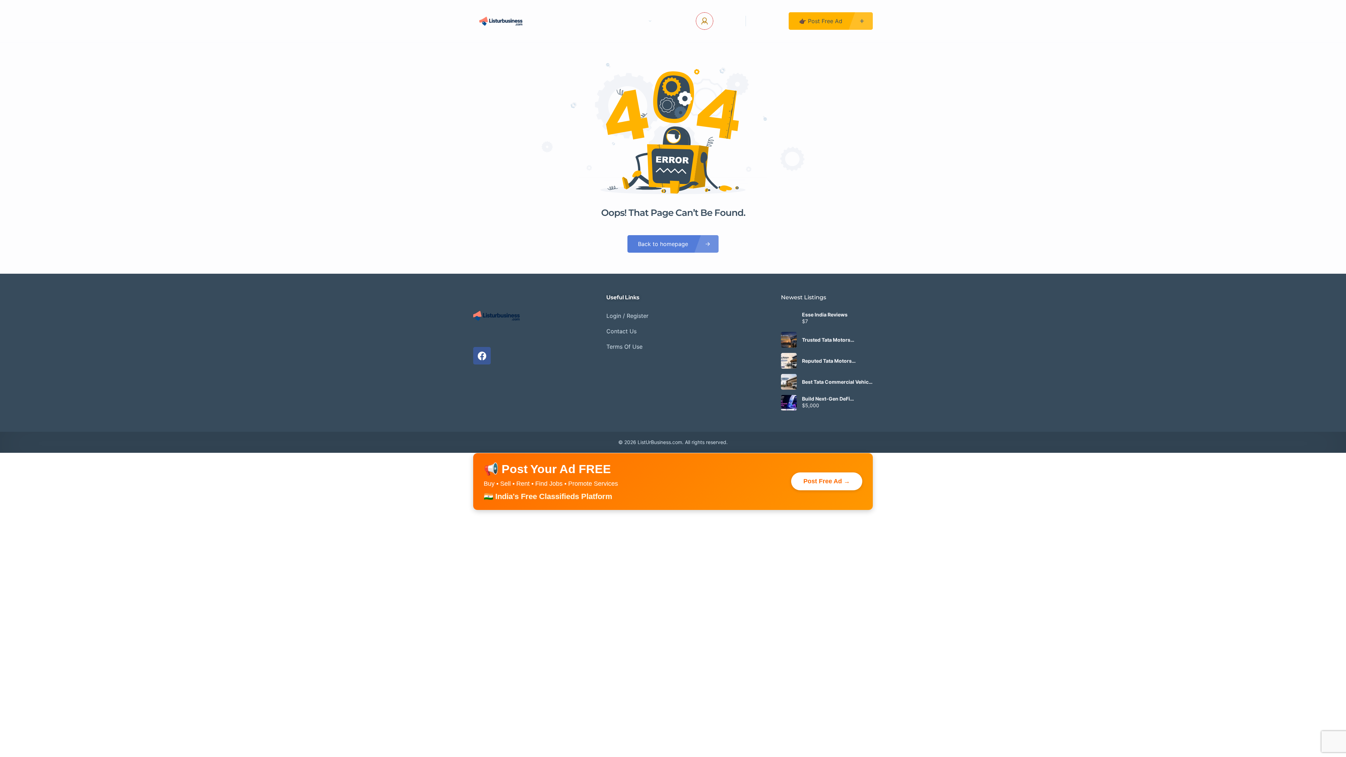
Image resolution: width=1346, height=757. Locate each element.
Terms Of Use (624, 346)
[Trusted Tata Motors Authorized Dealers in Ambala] (789, 340)
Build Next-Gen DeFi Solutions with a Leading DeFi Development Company (837, 398)
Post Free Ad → (826, 481)
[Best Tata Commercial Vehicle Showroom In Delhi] (789, 382)
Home (559, 21)
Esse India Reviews (825, 314)
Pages (637, 21)
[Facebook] (482, 355)
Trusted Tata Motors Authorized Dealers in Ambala (828, 339)
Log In (727, 21)
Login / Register (627, 315)
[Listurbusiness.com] (501, 21)
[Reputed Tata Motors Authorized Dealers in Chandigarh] (789, 361)
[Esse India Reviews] (789, 319)
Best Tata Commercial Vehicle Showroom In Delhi (837, 382)
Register (767, 21)
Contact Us (598, 21)
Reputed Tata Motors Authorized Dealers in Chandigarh (828, 361)
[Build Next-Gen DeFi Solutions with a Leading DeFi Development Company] (789, 403)
